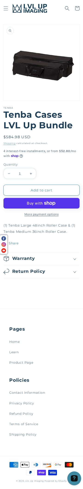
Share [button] (14, 243)
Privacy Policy (21, 403)
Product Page (21, 362)
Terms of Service (23, 424)
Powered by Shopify (55, 481)
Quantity (10, 164)
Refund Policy (21, 414)
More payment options (41, 214)
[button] (6, 8)
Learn (14, 352)
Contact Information (27, 393)
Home (14, 342)
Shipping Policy (23, 434)
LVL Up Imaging (34, 481)
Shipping (9, 143)
